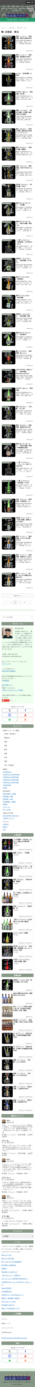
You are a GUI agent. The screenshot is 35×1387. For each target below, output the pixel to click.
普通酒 (5, 804)
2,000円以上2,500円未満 (11, 782)
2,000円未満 (7, 785)
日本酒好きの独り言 (7, 1305)
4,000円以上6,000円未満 (11, 777)
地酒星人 (4, 1268)
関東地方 (7, 738)
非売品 (5, 788)
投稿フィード (6, 1323)
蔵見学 (5, 827)
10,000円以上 (7, 772)
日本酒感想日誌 (6, 1291)
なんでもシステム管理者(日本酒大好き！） (15, 1278)
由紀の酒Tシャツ (7, 685)
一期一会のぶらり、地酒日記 (10, 1275)
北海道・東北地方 (10, 734)
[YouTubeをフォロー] (25, 715)
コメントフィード (7, 1328)
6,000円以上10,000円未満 (11, 774)
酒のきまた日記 (6, 1255)
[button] (31, 617)
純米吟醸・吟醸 (8, 796)
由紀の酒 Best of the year (11, 816)
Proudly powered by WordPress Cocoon (14, 1338)
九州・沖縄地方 (9, 765)
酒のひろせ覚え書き (7, 1258)
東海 (5, 749)
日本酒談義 (5, 680)
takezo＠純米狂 (6, 1288)
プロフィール (6, 663)
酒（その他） (7, 809)
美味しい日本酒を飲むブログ (10, 1308)
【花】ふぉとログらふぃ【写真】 (12, 690)
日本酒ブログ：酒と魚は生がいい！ (12, 1295)
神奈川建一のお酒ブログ (9, 1272)
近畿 (5, 753)
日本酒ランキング (8, 818)
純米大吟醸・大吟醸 (9, 794)
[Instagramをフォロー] (9, 715)
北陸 (5, 745)
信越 (5, 741)
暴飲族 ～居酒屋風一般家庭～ (10, 1298)
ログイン (5, 1319)
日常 (4, 829)
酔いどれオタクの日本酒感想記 (11, 1262)
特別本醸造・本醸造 (9, 802)
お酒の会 (6, 824)
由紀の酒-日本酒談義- (9, 671)
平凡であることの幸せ (8, 1301)
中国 (5, 757)
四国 (5, 761)
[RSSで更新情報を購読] (25, 719)
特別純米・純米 (8, 799)
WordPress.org (6, 1332)
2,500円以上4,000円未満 (11, 780)
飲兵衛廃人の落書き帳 (8, 1265)
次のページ (17, 595)
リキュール (6, 807)
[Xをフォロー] (9, 710)
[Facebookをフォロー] (25, 710)
